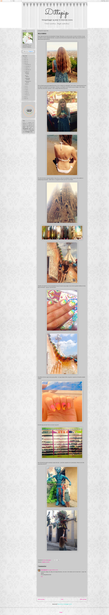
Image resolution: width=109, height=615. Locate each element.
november (27, 66)
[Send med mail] (54, 560)
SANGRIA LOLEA (27, 73)
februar (26, 94)
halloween (24, 123)
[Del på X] (57, 560)
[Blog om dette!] (56, 560)
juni (26, 87)
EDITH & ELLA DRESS (28, 82)
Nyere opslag (41, 599)
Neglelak (43, 562)
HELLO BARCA (27, 76)
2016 (25, 61)
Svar (42, 576)
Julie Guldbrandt (44, 570)
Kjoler (24, 127)
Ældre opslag (83, 599)
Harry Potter (30, 123)
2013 (25, 98)
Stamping (31, 130)
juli (26, 86)
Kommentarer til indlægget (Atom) (65, 604)
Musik (31, 127)
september (27, 69)
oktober (27, 67)
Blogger (61, 612)
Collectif (29, 122)
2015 (25, 63)
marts (26, 93)
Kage (32, 126)
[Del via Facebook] (58, 560)
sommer (47, 562)
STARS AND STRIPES (27, 79)
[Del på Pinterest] (59, 560)
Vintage (27, 131)
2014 (25, 96)
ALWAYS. (27, 84)
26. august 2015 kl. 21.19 (53, 570)
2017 (25, 59)
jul (27, 126)
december (27, 64)
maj (26, 89)
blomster (24, 122)
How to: (30, 124)
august (26, 71)
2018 (25, 57)
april (26, 91)
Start (62, 599)
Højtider (24, 126)
